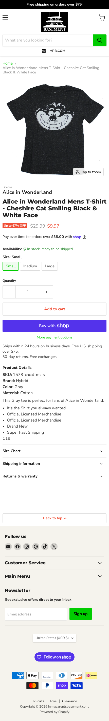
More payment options (54, 337)
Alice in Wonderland (27, 192)
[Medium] (31, 271)
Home (8, 63)
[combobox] (48, 40)
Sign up (81, 614)
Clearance (69, 701)
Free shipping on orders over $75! (54, 5)
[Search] (99, 40)
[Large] (50, 271)
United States (52, 638)
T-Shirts (38, 701)
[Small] (11, 271)
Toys (53, 701)
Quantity (9, 281)
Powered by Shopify (54, 712)
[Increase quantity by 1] (46, 291)
